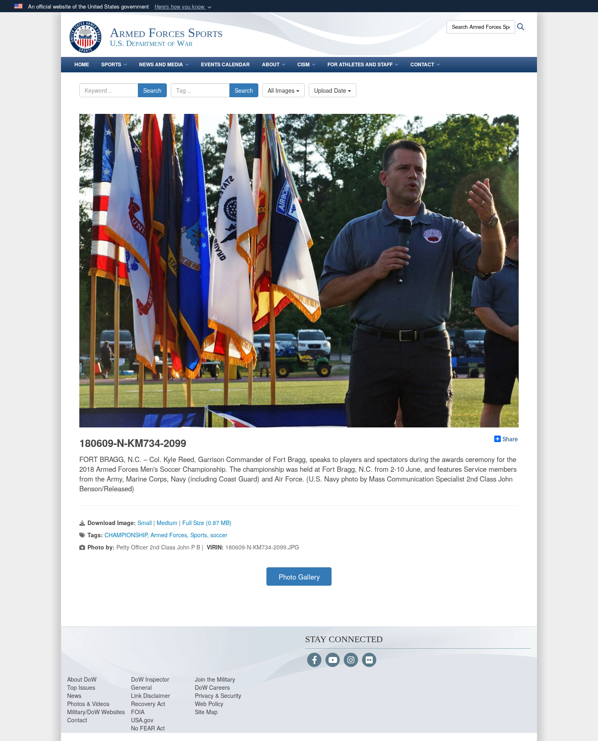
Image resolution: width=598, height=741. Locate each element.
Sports (111, 64)
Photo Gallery (299, 577)
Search (152, 90)
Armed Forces (169, 535)
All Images (282, 90)
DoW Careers (212, 687)
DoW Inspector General (150, 683)
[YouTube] (332, 660)
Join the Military (215, 679)
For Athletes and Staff (360, 64)
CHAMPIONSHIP (126, 535)
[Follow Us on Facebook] (314, 660)
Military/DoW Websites (96, 712)
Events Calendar (225, 64)
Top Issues (81, 687)
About (270, 64)
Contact (422, 64)
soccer (218, 535)
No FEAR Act (148, 728)
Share (510, 439)
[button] (184, 6)
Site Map (206, 712)
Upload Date (331, 90)
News (74, 695)
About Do (79, 679)
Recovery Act (148, 704)
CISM (303, 64)
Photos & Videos (88, 704)
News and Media (161, 64)
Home (81, 64)
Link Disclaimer (150, 695)
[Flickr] (369, 660)
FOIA (137, 712)
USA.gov (142, 720)
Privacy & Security (218, 695)
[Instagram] (351, 660)
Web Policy (209, 704)
